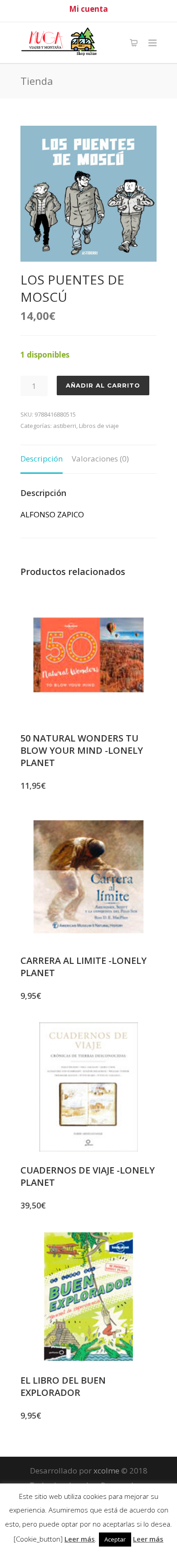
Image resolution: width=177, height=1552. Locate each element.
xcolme (106, 1470)
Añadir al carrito (103, 385)
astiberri (64, 426)
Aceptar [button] (115, 1539)
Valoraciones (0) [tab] (100, 458)
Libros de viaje (99, 426)
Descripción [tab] (41, 458)
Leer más (79, 1538)
